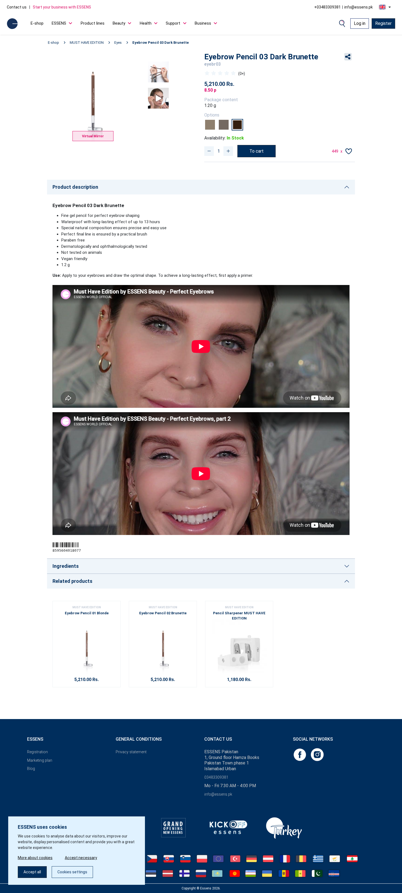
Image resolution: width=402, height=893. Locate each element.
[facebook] (300, 754)
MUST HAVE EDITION (87, 42)
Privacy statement (131, 752)
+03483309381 (327, 7)
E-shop (37, 23)
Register (383, 23)
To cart (256, 151)
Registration (37, 752)
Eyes (118, 42)
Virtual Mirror (93, 136)
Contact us (17, 7)
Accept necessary (81, 858)
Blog (31, 768)
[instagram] (317, 754)
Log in (359, 23)
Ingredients (66, 566)
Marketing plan (39, 760)
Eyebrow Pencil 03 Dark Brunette (160, 42)
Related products (72, 581)
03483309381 (216, 777)
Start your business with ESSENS (62, 7)
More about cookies (35, 858)
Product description (75, 187)
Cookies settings (72, 872)
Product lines (92, 23)
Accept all (32, 872)
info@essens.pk (358, 7)
